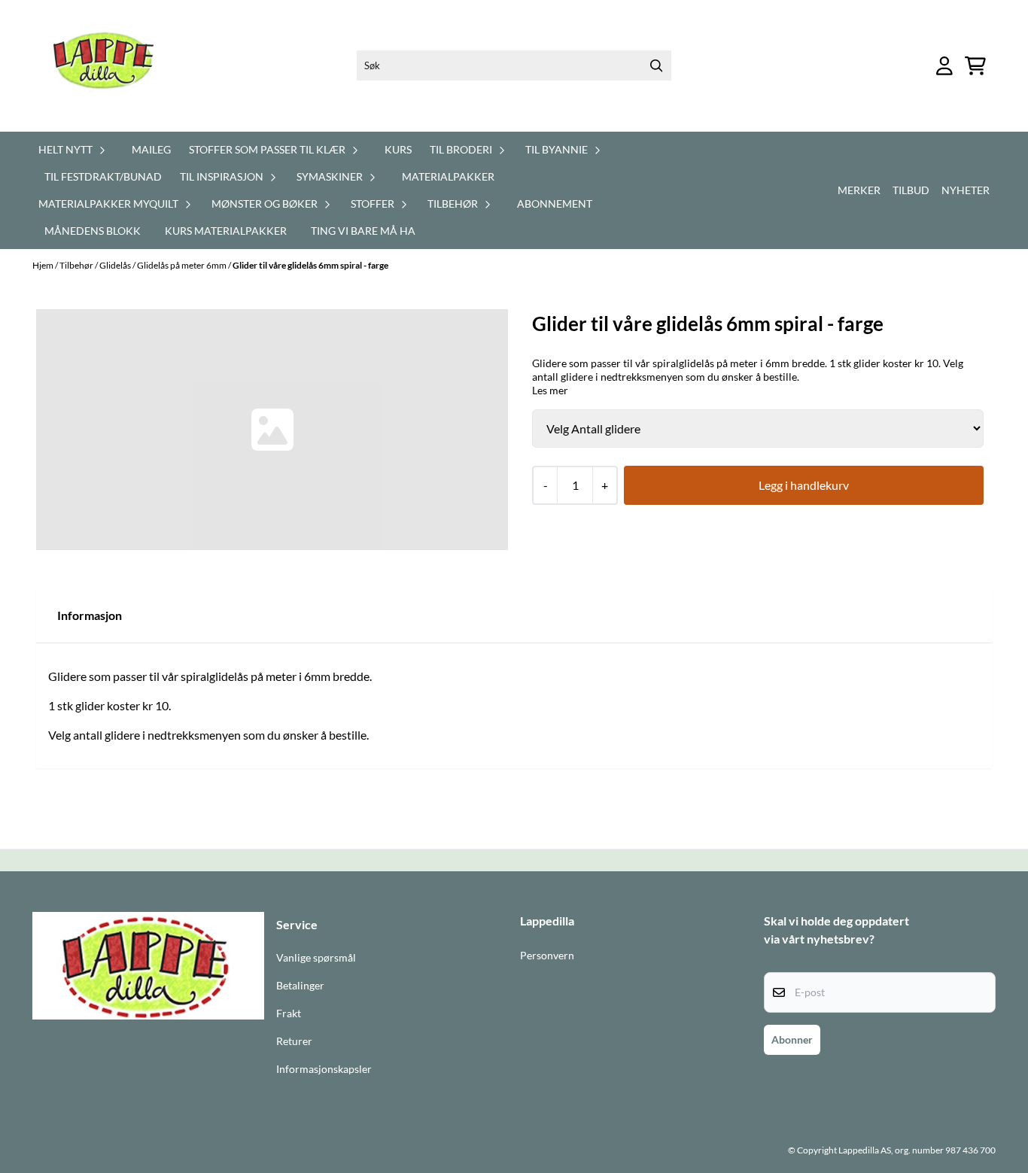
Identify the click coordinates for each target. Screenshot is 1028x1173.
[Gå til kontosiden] (944, 65)
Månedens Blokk (92, 230)
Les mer (550, 390)
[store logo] (113, 66)
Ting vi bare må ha (363, 230)
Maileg (151, 149)
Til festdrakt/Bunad (103, 176)
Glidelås (115, 265)
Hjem (43, 265)
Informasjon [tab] (89, 615)
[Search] (656, 65)
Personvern (547, 956)
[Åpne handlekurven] (975, 65)
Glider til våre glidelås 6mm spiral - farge (310, 265)
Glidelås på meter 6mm (182, 265)
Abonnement (554, 203)
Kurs (398, 149)
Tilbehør (77, 265)
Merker (859, 190)
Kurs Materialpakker (226, 230)
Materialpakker (448, 176)
